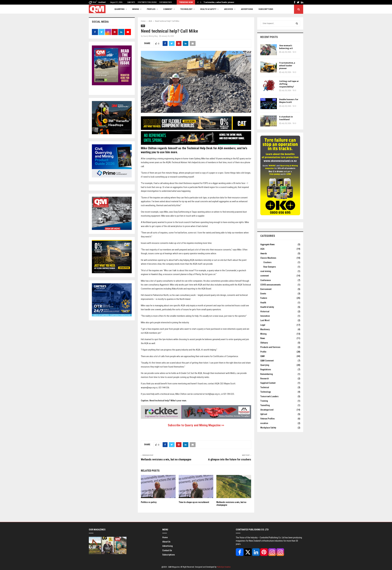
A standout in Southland (286, 118)
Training (264, 401)
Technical (264, 387)
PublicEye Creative (223, 567)
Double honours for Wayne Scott (288, 101)
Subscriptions (168, 554)
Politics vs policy (148, 502)
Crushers (267, 262)
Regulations (265, 369)
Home (165, 537)
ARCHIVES (228, 9)
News (262, 338)
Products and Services (270, 347)
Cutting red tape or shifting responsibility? (221, 2)
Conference (265, 280)
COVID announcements (270, 284)
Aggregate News (267, 244)
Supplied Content (267, 383)
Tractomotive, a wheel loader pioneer (287, 65)
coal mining (265, 271)
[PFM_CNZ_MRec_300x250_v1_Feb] (112, 176)
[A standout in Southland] (268, 120)
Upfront (263, 414)
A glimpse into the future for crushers (229, 459)
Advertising (247, 9)
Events (263, 293)
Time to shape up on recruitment (194, 502)
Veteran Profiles (267, 418)
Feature (263, 298)
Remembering (266, 374)
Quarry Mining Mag (150, 36)
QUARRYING (119, 9)
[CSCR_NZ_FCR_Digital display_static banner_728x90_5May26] (196, 129)
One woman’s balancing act (286, 47)
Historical (264, 311)
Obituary (264, 342)
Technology (265, 392)
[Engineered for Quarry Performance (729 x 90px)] (196, 418)
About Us (166, 541)
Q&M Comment (267, 360)
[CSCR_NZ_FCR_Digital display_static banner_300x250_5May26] (112, 272)
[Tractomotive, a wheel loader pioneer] (268, 67)
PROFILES (151, 9)
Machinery (265, 329)
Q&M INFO (131, 2)
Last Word (264, 320)
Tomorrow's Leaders (269, 396)
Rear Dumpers (269, 267)
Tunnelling (265, 405)
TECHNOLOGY (186, 9)
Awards (263, 253)
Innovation (265, 316)
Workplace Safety (268, 427)
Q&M (262, 356)
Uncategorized (266, 410)
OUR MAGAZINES (165, 2)
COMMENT (167, 9)
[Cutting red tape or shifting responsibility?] (268, 85)
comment (264, 275)
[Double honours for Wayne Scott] (268, 103)
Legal (262, 325)
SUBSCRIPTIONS (265, 9)
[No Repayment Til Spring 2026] (196, 144)
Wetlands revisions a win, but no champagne (166, 459)
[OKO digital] (280, 214)
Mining (263, 334)
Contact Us (167, 550)
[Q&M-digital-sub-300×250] (112, 229)
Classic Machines (268, 258)
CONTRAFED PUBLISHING (147, 2)
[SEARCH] (297, 23)
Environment (265, 289)
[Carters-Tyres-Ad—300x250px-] (112, 315)
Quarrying (264, 365)
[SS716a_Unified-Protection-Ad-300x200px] (112, 133)
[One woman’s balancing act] (268, 49)
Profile (263, 352)
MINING (135, 9)
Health (263, 302)
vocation (264, 423)
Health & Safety (208, 9)
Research (264, 378)
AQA (143, 26)
